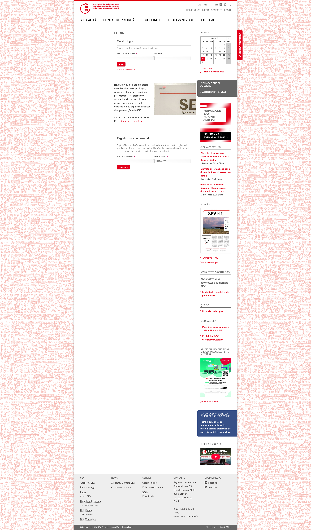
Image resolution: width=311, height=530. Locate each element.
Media (205, 10)
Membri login (125, 41)
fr (205, 5)
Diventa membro (239, 45)
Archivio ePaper (210, 262)
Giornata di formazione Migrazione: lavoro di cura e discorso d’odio (214, 156)
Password (158, 54)
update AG (220, 527)
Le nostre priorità (119, 20)
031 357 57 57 (185, 497)
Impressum (111, 527)
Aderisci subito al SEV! (214, 92)
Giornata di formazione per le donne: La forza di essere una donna (215, 172)
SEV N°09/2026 (210, 258)
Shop (197, 10)
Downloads (148, 496)
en (216, 5)
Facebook (213, 483)
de (199, 5)
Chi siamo (207, 20)
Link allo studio (210, 402)
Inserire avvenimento (213, 72)
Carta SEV (85, 496)
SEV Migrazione (88, 519)
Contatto (216, 10)
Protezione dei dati (125, 527)
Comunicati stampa (121, 487)
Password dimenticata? (126, 70)
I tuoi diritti (151, 20)
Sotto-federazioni (89, 505)
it (211, 5)
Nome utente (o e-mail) (126, 54)
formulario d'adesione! (132, 121)
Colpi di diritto (149, 483)
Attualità (88, 20)
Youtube (212, 487)
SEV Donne (86, 510)
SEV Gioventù (87, 514)
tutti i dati (207, 68)
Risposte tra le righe (212, 311)
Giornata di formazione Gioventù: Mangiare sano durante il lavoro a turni (213, 188)
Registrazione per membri (133, 138)
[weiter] (228, 38)
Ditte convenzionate (152, 487)
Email (176, 501)
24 (203, 59)
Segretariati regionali (91, 501)
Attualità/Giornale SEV (123, 483)
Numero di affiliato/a (125, 157)
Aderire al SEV (87, 483)
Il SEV (83, 492)
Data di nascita (160, 157)
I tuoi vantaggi (180, 20)
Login (227, 10)
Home (189, 10)
